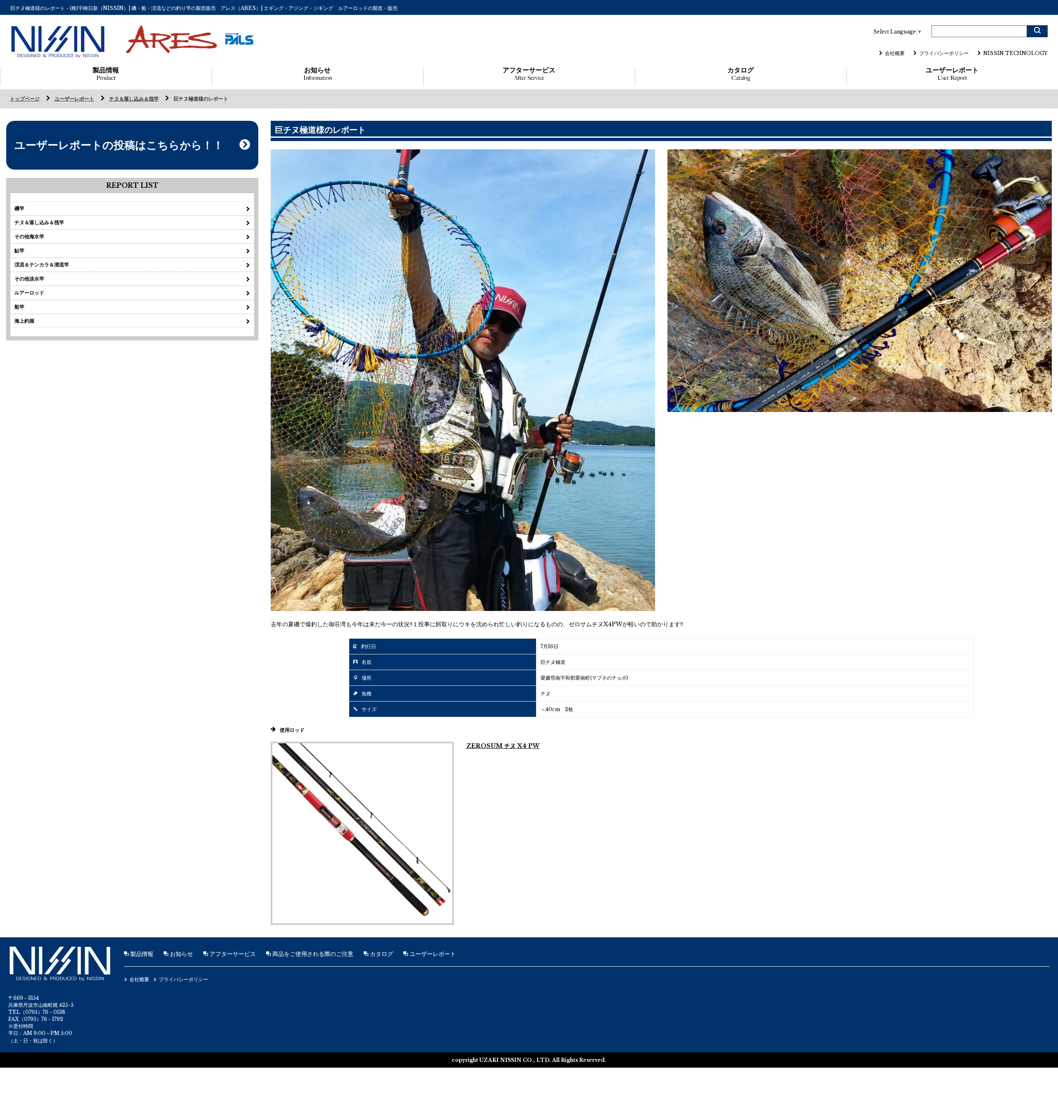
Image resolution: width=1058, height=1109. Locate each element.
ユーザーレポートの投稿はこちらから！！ (119, 145)
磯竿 (19, 208)
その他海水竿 (29, 236)
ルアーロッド (29, 293)
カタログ (740, 73)
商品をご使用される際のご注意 (312, 954)
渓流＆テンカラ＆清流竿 (41, 264)
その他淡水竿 (29, 278)
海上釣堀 (24, 321)
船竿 (19, 307)
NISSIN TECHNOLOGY (1015, 53)
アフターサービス (529, 73)
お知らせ (317, 73)
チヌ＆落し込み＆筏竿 (134, 99)
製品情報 (106, 73)
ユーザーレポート (952, 73)
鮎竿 (19, 250)
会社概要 (895, 53)
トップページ (25, 99)
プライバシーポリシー (944, 53)
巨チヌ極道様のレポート (201, 99)
